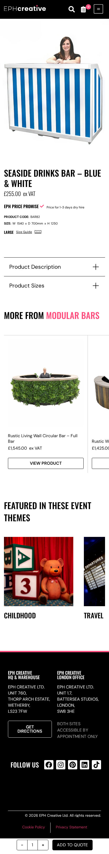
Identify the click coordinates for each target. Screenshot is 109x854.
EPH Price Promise (21, 206)
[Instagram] (60, 764)
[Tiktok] (96, 764)
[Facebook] (48, 764)
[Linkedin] (84, 764)
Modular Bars (72, 315)
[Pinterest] (72, 764)
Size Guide (24, 232)
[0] (83, 9)
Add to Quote (72, 845)
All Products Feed (60, 786)
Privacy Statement (71, 827)
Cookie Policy (33, 827)
